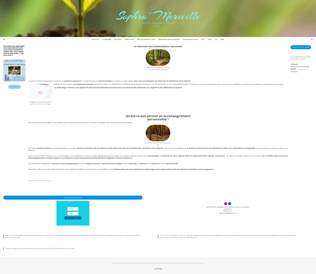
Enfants (294, 64)
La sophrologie (106, 39)
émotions (294, 71)
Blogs (222, 39)
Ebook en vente (129, 39)
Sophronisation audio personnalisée (169, 39)
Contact (210, 39)
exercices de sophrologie (299, 67)
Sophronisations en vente (190, 39)
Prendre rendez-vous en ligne (300, 47)
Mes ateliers (118, 39)
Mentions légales (199, 263)
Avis (216, 39)
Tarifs (202, 39)
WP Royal (191, 263)
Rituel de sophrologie (301, 69)
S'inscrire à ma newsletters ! (73, 218)
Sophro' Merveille (158, 16)
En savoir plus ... (14, 87)
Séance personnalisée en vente (146, 39)
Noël (293, 69)
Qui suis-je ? (95, 39)
